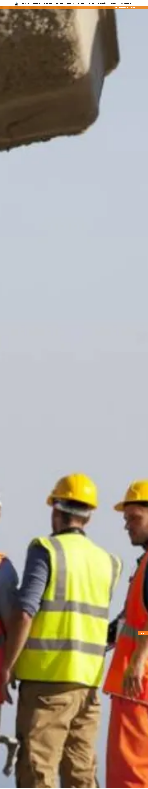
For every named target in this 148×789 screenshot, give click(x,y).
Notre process (123, 7)
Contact (132, 7)
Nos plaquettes (143, 633)
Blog (116, 7)
